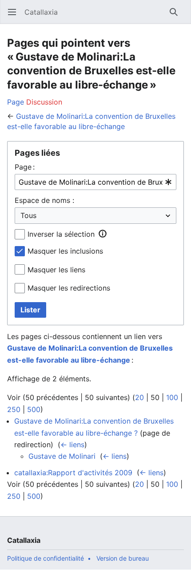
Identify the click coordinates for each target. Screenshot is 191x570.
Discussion (44, 101)
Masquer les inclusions (65, 251)
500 (33, 409)
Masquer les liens (56, 269)
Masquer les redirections (69, 287)
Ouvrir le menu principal (15, 16)
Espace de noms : (44, 200)
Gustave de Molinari (62, 456)
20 (139, 397)
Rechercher (176, 16)
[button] (103, 233)
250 (13, 409)
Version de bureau (122, 558)
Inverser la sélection (61, 234)
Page (15, 101)
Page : (25, 166)
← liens (72, 444)
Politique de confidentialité (45, 558)
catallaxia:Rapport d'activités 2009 (73, 472)
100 (172, 397)
